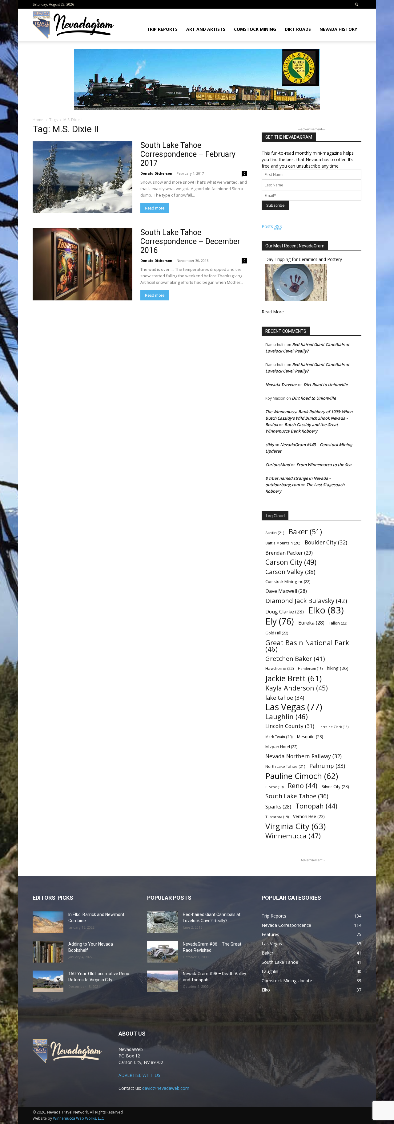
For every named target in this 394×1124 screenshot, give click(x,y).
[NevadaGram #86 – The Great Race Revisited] (162, 952)
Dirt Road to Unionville (326, 384)
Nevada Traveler (281, 384)
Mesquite (310, 736)
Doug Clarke (284, 612)
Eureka (311, 623)
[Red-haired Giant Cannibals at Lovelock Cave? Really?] (162, 922)
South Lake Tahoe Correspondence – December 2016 (190, 241)
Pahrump (327, 766)
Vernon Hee (309, 816)
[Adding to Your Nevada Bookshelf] (48, 952)
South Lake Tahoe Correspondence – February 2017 (187, 154)
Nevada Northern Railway (303, 756)
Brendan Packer (289, 552)
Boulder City (326, 542)
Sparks (278, 807)
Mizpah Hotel (281, 746)
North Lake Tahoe (285, 766)
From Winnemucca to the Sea (324, 464)
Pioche (274, 786)
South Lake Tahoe (296, 796)
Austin (274, 533)
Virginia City (295, 826)
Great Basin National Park (307, 645)
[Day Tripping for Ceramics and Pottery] (296, 299)
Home (38, 119)
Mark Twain (279, 736)
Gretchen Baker (295, 658)
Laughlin (286, 716)
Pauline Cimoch (301, 776)
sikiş (269, 444)
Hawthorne (279, 668)
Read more (154, 208)
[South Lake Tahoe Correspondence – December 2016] (82, 264)
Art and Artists (205, 29)
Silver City (335, 786)
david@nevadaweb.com (165, 1088)
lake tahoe (284, 697)
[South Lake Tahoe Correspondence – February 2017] (82, 177)
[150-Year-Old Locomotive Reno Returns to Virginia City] (48, 981)
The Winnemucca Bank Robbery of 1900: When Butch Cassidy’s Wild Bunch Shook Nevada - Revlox (308, 418)
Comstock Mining (255, 29)
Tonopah (316, 806)
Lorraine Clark (333, 727)
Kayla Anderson (296, 688)
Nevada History (338, 29)
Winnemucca (293, 836)
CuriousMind (277, 464)
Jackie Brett (293, 678)
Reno (302, 785)
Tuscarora (277, 816)
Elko (326, 610)
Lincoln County (289, 726)
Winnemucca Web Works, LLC (78, 1118)
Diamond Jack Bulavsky (306, 600)
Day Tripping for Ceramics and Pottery (303, 259)
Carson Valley (290, 571)
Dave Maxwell (286, 591)
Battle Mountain (282, 542)
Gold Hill (276, 633)
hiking (337, 668)
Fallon (338, 623)
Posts (272, 226)
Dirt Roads (298, 29)
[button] (356, 4)
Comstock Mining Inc (287, 581)
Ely (279, 621)
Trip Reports (162, 29)
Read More (273, 312)
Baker (305, 531)
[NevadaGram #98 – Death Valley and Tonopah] (162, 981)
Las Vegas (293, 707)
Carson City (290, 562)
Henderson (310, 668)
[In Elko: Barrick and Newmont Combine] (48, 922)
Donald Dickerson (156, 173)
